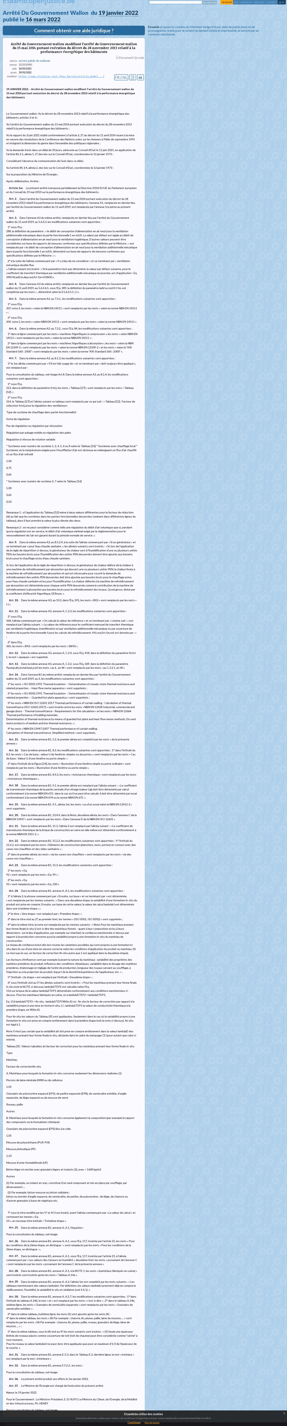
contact (271, 2)
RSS (236, 2)
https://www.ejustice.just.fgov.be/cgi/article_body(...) (61, 76)
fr (280, 2)
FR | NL (121, 77)
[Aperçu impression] (140, 77)
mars (39, 19)
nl (283, 2)
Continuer (134, 1422)
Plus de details (152, 1422)
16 (29, 19)
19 (101, 12)
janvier (115, 12)
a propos (246, 2)
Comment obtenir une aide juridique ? (74, 30)
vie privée (227, 2)
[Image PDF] (132, 77)
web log (259, 2)
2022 (131, 12)
